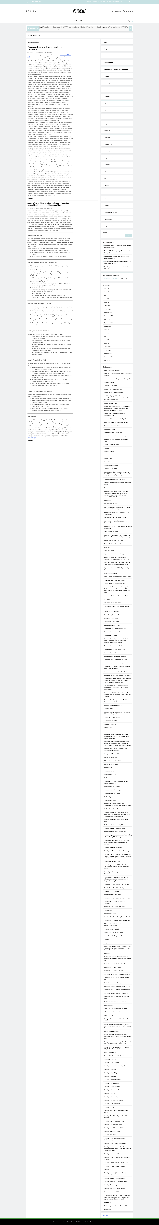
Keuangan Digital (108, 708)
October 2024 (107, 360)
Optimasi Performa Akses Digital (113, 761)
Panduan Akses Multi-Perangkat (112, 790)
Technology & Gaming (110, 1059)
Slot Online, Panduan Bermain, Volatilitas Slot (116, 993)
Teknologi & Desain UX (110, 1069)
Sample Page (78, 21)
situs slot (106, 185)
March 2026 (107, 302)
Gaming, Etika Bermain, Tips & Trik (113, 540)
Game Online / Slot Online (111, 503)
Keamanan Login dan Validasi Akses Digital (116, 672)
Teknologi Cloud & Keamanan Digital (114, 1128)
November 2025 (108, 316)
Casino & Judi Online (109, 429)
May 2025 (106, 336)
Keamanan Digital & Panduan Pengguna (114, 663)
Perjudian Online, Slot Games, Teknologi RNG (116, 884)
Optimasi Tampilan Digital (111, 764)
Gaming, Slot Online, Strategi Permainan (115, 544)
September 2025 (108, 323)
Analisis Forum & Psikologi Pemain (113, 392)
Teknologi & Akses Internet (111, 1062)
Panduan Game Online (110, 800)
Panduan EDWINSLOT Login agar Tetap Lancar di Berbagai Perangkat (103, 1)
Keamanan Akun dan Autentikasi (113, 646)
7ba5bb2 (31, 52)
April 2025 (106, 340)
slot (105, 90)
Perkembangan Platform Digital (112, 894)
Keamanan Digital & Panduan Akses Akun (115, 659)
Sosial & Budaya (108, 1015)
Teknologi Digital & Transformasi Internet (115, 1143)
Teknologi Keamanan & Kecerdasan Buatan (115, 1181)
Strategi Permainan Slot (110, 1052)
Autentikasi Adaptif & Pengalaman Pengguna (116, 422)
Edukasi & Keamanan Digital (111, 444)
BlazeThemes (90, 1222)
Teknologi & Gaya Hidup (110, 1073)
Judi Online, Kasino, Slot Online (112, 602)
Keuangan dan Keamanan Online (112, 705)
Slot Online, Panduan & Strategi (112, 983)
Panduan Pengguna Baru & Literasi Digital (115, 831)
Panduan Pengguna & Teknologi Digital (114, 828)
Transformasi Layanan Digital (112, 1192)
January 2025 (107, 350)
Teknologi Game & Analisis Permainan (114, 1166)
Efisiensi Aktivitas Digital (111, 465)
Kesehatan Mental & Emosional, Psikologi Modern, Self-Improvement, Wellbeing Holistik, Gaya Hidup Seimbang (118, 694)
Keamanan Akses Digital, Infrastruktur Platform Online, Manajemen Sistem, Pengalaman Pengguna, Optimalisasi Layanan (117, 640)
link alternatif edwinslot (110, 721)
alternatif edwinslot (109, 382)
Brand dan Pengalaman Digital (112, 426)
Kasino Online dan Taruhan (111, 611)
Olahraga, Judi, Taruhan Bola (111, 754)
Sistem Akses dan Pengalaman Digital (114, 936)
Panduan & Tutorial (109, 771)
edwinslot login (108, 458)
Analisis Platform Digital (110, 403)
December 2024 (108, 353)
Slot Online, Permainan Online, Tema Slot (115, 1002)
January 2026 (107, 309)
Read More (30, 198)
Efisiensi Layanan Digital (110, 468)
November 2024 (108, 357)
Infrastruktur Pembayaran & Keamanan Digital (116, 596)
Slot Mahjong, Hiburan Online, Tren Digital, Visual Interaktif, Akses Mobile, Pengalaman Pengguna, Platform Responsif (117, 948)
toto (105, 178)
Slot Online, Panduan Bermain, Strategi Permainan (117, 989)
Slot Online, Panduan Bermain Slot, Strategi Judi (117, 986)
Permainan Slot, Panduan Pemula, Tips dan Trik (117, 920)
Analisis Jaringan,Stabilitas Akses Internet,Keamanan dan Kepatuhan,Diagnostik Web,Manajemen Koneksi (116, 397)
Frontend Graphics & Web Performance (114, 479)
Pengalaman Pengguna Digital (112, 861)
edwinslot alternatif (109, 451)
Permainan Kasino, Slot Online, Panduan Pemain (117, 898)
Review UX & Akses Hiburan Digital (113, 932)
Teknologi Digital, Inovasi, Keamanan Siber (115, 1154)
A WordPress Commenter (111, 278)
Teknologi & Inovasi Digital (111, 1083)
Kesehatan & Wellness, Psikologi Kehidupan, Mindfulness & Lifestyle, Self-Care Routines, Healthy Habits (116, 687)
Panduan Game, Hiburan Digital (112, 809)
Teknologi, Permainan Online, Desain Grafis (116, 1188)
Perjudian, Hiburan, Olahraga (111, 891)
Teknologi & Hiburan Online (111, 1076)
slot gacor (106, 76)
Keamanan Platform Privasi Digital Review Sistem (117, 675)
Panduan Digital (108, 797)
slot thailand (107, 137)
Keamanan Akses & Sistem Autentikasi (114, 632)
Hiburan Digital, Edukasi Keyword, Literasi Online (117, 576)
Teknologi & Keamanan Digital (112, 1086)
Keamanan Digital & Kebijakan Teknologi (115, 656)
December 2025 (108, 312)
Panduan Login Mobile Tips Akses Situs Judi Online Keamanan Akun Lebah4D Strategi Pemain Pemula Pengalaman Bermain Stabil (117, 814)
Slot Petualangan (108, 1005)
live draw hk (107, 130)
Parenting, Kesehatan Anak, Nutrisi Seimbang (116, 851)
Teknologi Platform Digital (111, 1185)
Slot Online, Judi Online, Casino (112, 967)
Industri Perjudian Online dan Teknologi (114, 580)
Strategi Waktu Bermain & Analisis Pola (115, 1056)
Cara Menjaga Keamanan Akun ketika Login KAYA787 (117, 27)
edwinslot (106, 448)
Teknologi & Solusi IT (110, 1107)
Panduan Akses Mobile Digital (112, 786)
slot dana (106, 192)
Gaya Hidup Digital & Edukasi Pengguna (115, 554)
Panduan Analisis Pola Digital (112, 793)
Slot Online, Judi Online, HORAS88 (113, 970)
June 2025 (106, 333)
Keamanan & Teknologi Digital (112, 625)
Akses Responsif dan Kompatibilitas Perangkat (117, 379)
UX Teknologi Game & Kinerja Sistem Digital (116, 1206)
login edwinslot (108, 727)
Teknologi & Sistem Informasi (112, 1103)
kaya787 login (31, 438)
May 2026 (106, 295)
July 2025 (106, 329)
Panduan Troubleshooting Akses (113, 847)
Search (105, 232)
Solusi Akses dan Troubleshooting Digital (115, 1008)
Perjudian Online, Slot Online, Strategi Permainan (117, 888)
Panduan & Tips (108, 767)
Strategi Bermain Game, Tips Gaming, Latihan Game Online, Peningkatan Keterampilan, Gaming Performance (117, 1026)
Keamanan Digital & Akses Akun (113, 653)
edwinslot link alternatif (110, 455)
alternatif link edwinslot (110, 385)
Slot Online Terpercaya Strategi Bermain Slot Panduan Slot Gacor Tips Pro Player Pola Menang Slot (117, 958)
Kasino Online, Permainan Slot (112, 615)
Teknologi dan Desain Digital (112, 1131)
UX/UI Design (107, 1209)
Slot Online (107, 953)
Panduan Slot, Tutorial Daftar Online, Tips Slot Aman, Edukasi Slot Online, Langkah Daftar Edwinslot (116, 842)
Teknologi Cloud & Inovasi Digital (113, 1124)
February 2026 (108, 305)
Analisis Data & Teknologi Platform (113, 389)
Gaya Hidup (107, 547)
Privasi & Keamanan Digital (111, 929)
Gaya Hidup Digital (109, 550)
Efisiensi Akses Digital (110, 462)
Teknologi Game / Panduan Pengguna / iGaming (117, 1162)
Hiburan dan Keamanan (110, 573)
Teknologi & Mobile (109, 1093)
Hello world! (123, 278)
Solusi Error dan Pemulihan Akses (113, 1012)
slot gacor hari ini (109, 158)
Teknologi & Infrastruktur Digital (112, 1079)
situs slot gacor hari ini (110, 212)
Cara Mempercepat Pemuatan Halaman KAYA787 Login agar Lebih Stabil (75, 27)
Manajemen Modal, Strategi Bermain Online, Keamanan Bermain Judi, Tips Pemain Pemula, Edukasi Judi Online (116, 736)
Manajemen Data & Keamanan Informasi (115, 731)
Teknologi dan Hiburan (110, 1134)
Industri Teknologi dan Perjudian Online (114, 583)
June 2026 (106, 292)
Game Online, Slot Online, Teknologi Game (115, 517)
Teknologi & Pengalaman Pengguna (113, 1100)
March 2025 (107, 343)
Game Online (107, 500)
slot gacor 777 (108, 144)
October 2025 (107, 319)
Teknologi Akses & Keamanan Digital (114, 1121)
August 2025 (107, 326)
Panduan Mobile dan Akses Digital (113, 825)
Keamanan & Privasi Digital (111, 621)
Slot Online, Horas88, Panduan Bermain (114, 964)
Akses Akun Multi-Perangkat (111, 370)
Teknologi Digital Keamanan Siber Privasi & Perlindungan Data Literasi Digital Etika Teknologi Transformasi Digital (117, 1148)
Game (105, 488)
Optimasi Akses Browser (111, 757)
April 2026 (106, 299)
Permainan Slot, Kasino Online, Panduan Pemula (117, 917)
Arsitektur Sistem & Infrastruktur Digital (115, 419)
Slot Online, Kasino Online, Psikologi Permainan (117, 974)
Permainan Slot (108, 910)
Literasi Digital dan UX (110, 724)
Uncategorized (108, 1202)
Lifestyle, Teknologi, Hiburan (111, 717)
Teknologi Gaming (109, 1169)
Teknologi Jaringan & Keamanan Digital (114, 1178)
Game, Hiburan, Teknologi (111, 531)
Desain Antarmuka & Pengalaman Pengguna (116, 436)
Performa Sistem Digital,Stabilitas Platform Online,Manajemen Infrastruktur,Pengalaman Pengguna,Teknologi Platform (116, 879)
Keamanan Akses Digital (110, 635)
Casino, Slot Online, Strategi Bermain (114, 432)
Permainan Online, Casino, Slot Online (114, 906)
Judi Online (107, 599)
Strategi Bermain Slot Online (111, 1031)
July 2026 (106, 288)
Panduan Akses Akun (110, 774)
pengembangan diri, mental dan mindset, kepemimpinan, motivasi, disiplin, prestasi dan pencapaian (116, 866)
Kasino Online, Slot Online (111, 618)
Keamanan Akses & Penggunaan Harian (115, 628)
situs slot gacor (108, 83)
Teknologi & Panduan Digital (111, 1097)
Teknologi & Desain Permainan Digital (114, 1066)
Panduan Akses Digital (110, 778)
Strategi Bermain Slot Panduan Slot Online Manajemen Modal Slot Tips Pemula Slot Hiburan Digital (117, 1036)
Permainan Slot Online (110, 913)
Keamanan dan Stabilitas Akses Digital (114, 649)
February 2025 (108, 346)
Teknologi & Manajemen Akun (112, 1090)
